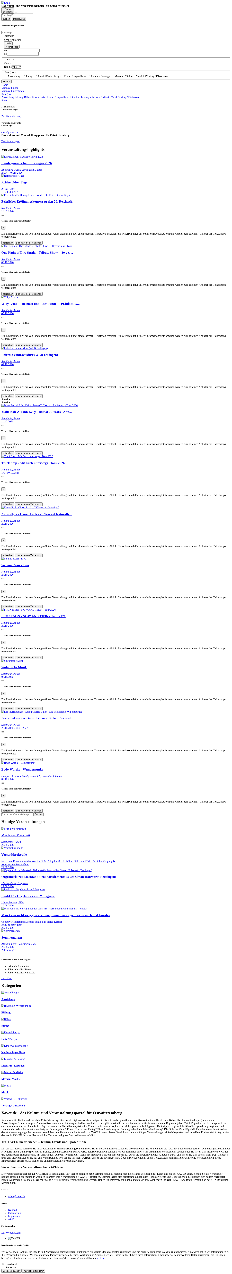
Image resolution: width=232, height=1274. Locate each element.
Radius (8, 66)
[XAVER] (5, 2)
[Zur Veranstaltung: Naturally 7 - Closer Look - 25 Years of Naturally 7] (30, 507)
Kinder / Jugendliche (75, 76)
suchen (6, 19)
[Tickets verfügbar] (2, 215)
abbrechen (8, 242)
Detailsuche (19, 19)
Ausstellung (13, 76)
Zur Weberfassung (11, 116)
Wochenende (11, 47)
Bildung (28, 76)
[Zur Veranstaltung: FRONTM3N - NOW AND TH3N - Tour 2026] (28, 609)
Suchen (6, 81)
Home (4, 84)
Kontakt (12, 1210)
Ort (6, 63)
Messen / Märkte (123, 76)
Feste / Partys (53, 76)
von (6, 50)
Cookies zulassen (11, 1271)
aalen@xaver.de (16, 1196)
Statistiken (10, 1267)
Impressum (14, 1216)
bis (5, 53)
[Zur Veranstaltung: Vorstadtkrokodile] (12, 848)
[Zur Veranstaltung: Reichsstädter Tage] (12, 175)
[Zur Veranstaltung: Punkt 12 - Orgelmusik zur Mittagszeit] (23, 889)
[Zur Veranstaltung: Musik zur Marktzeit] (13, 828)
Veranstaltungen (10, 87)
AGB (11, 1219)
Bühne (39, 76)
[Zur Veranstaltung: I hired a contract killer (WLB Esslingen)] (24, 348)
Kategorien (7, 94)
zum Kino (6, 978)
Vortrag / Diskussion (157, 76)
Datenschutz (14, 1213)
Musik (139, 76)
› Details (101, 1258)
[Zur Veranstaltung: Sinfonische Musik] (12, 660)
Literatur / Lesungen (100, 76)
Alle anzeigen (8, 950)
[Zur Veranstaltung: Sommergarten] (10, 930)
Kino (4, 100)
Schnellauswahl (12, 39)
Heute (8, 43)
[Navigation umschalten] (16, 12)
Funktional (11, 1264)
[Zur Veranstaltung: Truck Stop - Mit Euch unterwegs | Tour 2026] (27, 456)
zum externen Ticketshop (28, 242)
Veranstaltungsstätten (12, 91)
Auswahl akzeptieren (34, 1271)
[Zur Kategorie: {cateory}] (10, 992)
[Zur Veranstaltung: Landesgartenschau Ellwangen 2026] (22, 156)
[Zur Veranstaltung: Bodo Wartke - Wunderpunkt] (18, 762)
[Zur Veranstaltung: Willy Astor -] (9, 297)
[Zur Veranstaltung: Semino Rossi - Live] (13, 558)
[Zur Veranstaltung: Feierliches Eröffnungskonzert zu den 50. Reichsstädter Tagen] (35, 195)
